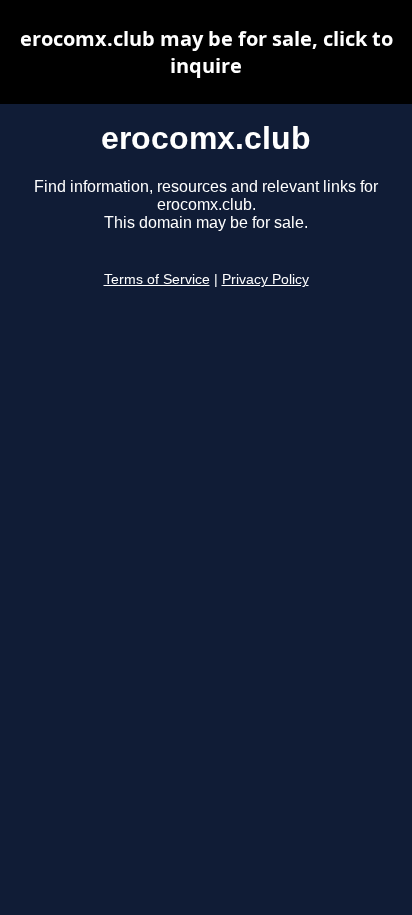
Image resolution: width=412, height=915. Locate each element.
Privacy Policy (265, 279)
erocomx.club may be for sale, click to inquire (206, 52)
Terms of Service (157, 279)
